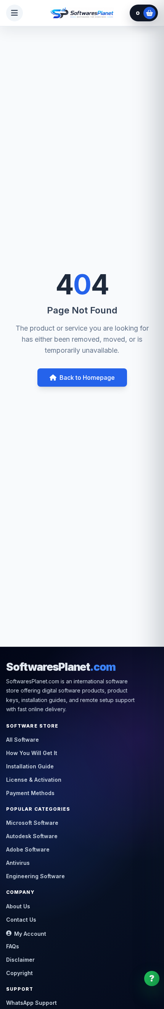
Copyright (19, 973)
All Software (22, 739)
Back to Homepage (87, 377)
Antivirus (18, 863)
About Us (18, 906)
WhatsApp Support (31, 1002)
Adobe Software (28, 849)
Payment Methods (30, 793)
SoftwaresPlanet (61, 667)
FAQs (12, 946)
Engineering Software (35, 876)
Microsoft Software (32, 822)
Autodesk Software (32, 836)
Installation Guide (30, 766)
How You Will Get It (31, 753)
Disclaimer (20, 959)
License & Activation (33, 779)
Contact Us (21, 919)
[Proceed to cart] (149, 13)
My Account (30, 933)
